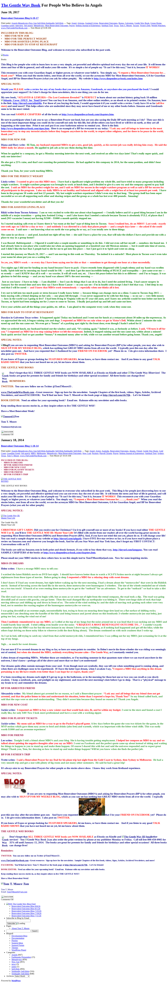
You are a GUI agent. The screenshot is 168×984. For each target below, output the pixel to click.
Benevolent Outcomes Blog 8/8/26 (26, 906)
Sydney (161, 453)
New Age (33, 23)
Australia (105, 451)
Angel (74, 23)
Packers (95, 453)
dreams (132, 451)
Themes (15, 948)
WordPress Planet (19, 950)
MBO (33, 453)
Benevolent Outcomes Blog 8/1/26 (26, 909)
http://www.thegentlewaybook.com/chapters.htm (88, 114)
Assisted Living (91, 23)
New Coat (86, 453)
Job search (28, 25)
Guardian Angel (7, 25)
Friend (139, 451)
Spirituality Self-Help (54, 23)
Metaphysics (23, 23)
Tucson (136, 25)
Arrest (98, 451)
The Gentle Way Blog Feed (24, 904)
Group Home (155, 23)
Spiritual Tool (107, 25)
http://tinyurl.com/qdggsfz (68, 538)
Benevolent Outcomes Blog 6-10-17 (20, 18)
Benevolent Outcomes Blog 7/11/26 (26, 916)
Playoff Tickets (105, 453)
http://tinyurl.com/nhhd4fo (27, 103)
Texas (116, 25)
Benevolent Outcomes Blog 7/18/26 (26, 913)
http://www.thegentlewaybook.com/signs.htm (25, 128)
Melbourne (41, 453)
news (14, 964)
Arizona (80, 23)
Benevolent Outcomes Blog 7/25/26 (26, 911)
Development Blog (19, 936)
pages (14, 966)
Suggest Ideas (17, 943)
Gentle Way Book (141, 23)
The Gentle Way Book (20, 5)
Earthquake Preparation (21, 957)
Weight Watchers (158, 25)
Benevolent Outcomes (108, 23)
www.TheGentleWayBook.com (14, 28)
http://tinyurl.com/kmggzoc (127, 549)
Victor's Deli (145, 25)
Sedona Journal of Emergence (88, 25)
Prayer (72, 25)
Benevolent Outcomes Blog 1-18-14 (20, 446)
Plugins (15, 940)
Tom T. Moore (126, 25)
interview (19, 25)
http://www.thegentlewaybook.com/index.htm (118, 78)
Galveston (129, 23)
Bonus (121, 23)
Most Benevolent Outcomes (56, 25)
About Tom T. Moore (20, 928)
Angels (14, 23)
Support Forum (18, 945)
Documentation (18, 938)
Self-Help (41, 23)
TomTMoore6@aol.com (17, 892)
